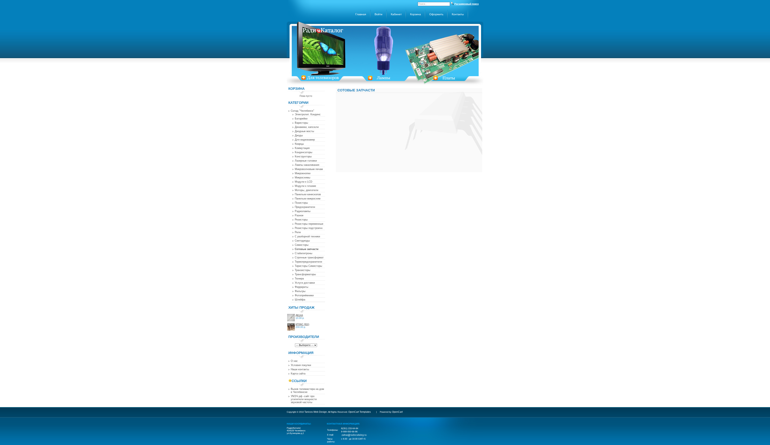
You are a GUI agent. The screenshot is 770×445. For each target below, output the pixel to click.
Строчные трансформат (309, 257)
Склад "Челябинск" (302, 110)
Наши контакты (300, 369)
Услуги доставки (305, 282)
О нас (294, 360)
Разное (299, 215)
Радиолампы (302, 211)
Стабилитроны (303, 253)
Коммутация (302, 148)
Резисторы (301, 219)
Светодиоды (302, 240)
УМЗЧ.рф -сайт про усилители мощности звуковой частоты (304, 399)
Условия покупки (301, 365)
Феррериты (301, 286)
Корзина (415, 14)
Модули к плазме (305, 185)
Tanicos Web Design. (315, 412)
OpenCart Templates (359, 412)
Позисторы (301, 202)
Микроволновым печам (309, 169)
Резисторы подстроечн (308, 228)
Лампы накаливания (307, 164)
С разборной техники (307, 236)
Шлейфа (300, 299)
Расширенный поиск (466, 4)
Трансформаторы (305, 274)
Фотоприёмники (304, 295)
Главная (360, 14)
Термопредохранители (308, 261)
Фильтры (300, 291)
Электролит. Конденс (308, 114)
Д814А (299, 315)
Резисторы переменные (309, 223)
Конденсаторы (303, 152)
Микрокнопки (302, 173)
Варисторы (301, 122)
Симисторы (301, 244)
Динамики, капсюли (307, 126)
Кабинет (396, 14)
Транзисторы (302, 270)
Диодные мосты (304, 131)
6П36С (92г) (302, 324)
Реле (298, 232)
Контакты (458, 14)
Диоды (299, 135)
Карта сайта (298, 373)
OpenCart (397, 412)
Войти (378, 14)
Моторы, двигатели (306, 190)
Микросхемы (302, 177)
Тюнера (299, 278)
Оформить (436, 14)
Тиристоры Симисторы (308, 265)
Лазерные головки (306, 160)
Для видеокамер (305, 139)
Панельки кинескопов (308, 194)
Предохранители (305, 206)
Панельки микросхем (307, 198)
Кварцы (299, 143)
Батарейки (301, 118)
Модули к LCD (303, 181)
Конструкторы (303, 156)
